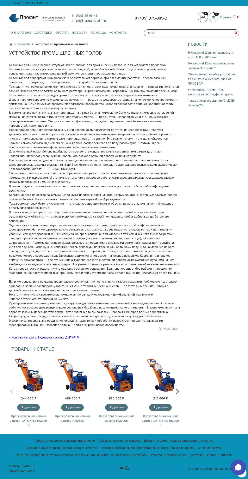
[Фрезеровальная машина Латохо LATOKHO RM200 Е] (160, 374)
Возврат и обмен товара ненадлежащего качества (62, 448)
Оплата (62, 33)
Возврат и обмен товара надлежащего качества (178, 441)
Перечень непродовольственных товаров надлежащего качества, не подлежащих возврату (81, 455)
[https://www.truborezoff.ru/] (37, 17)
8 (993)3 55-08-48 (84, 16)
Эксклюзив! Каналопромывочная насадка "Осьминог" (211, 65)
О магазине (20, 33)
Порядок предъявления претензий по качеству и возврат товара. (148, 448)
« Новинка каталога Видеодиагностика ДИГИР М (44, 337)
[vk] (121, 468)
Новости (80, 33)
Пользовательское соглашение (119, 441)
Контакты (118, 33)
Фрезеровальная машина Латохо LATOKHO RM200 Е (160, 421)
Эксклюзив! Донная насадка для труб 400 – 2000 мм (211, 55)
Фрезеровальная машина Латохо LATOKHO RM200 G (28, 421)
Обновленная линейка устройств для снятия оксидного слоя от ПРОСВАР (211, 79)
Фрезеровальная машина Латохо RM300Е (116, 418)
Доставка (43, 33)
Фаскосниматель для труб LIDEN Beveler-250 (211, 103)
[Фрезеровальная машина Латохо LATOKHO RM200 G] (28, 374)
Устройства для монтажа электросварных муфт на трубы (210, 92)
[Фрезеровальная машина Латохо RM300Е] (116, 374)
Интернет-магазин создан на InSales (213, 468)
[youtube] (127, 468)
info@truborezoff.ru (89, 21)
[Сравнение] (203, 17)
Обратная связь (175, 455)
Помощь (98, 33)
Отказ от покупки (210, 448)
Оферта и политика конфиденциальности (65, 441)
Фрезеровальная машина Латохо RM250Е (72, 418)
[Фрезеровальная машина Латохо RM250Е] (72, 374)
